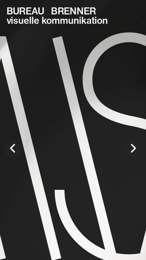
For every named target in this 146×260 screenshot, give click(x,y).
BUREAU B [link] (31, 11)
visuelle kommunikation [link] (56, 20)
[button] (13, 148)
